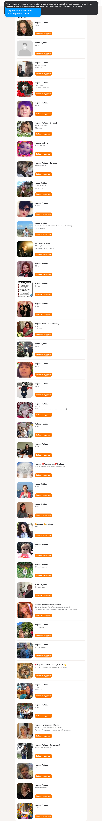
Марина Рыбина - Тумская (46, 163)
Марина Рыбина (41, 22)
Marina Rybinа (41, 504)
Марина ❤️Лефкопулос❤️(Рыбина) (49, 464)
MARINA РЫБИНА (42, 243)
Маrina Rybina (41, 484)
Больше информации (72, 6)
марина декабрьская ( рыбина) (48, 604)
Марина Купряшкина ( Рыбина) (48, 725)
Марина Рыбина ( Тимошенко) (47, 745)
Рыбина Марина (41, 424)
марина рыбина (41, 143)
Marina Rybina (41, 43)
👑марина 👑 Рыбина (44, 524)
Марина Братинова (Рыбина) (47, 323)
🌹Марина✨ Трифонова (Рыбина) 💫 (50, 665)
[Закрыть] (38, 10)
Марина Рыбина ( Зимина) (46, 123)
